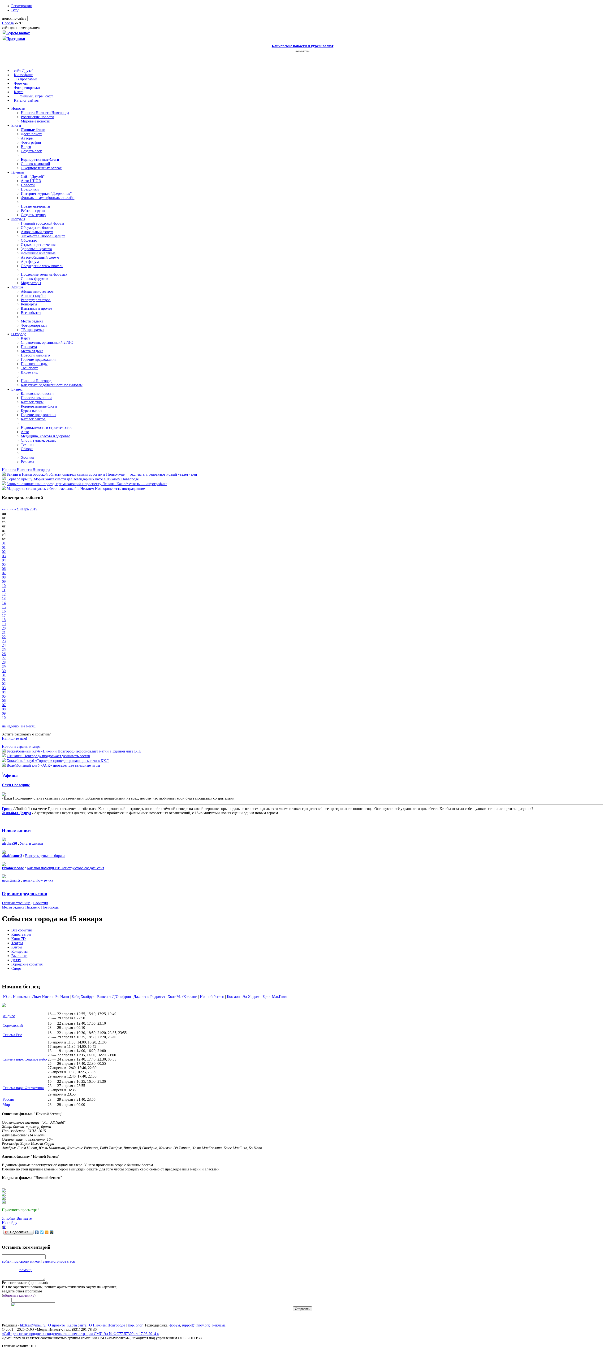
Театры (17, 943)
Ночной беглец (212, 997)
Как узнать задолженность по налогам (51, 385)
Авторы (27, 138)
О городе (18, 334)
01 (4, 547)
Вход (15, 10)
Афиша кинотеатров (37, 291)
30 (4, 671)
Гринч (7, 809)
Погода (8, 23)
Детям (16, 960)
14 (4, 603)
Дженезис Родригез (149, 997)
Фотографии (31, 142)
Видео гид (29, 372)
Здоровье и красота (36, 249)
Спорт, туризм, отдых (38, 440)
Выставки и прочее (36, 308)
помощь (25, 1270)
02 (4, 552)
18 (4, 620)
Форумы (21, 83)
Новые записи (16, 830)
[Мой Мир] (51, 1232)
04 (4, 560)
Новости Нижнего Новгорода (45, 113)
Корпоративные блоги (39, 406)
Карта (18, 92)
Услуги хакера (31, 843)
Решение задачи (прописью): (25, 1283)
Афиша (17, 287)
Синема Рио (12, 1035)
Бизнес (16, 389)
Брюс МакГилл (275, 997)
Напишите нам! (14, 738)
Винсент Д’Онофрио (114, 997)
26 (4, 654)
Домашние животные (38, 253)
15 (4, 607)
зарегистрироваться (59, 1261)
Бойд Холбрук (83, 997)
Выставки (19, 956)
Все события (31, 313)
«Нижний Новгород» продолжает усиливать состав (48, 756)
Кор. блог (135, 1325)
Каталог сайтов (26, 100)
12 (4, 594)
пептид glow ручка (38, 880)
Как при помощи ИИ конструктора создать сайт (65, 868)
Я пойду (9, 1218)
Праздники (30, 189)
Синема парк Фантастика (23, 1088)
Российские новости (37, 117)
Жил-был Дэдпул (16, 813)
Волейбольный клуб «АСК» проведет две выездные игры (53, 765)
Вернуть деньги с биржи (45, 856)
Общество (29, 240)
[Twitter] (41, 1232)
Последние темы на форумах (44, 274)
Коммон (233, 997)
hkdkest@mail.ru (33, 1325)
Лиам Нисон (42, 997)
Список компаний (35, 164)
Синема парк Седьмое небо (25, 1059)
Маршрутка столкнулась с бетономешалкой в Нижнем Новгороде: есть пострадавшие (76, 489)
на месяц (28, 726)
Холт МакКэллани (182, 997)
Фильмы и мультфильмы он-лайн (47, 198)
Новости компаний (36, 398)
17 (4, 615)
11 (3, 590)
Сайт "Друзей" (33, 176)
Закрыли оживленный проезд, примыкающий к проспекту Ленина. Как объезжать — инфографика (87, 484)
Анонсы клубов (33, 296)
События (40, 903)
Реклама (27, 462)
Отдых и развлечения (38, 245)
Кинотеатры (21, 934)
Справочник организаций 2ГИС (47, 342)
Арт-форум (30, 262)
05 (4, 564)
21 (4, 632)
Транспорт (29, 368)
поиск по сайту (14, 18)
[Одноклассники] (46, 1232)
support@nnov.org (196, 1325)
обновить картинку (18, 1295)
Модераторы (31, 283)
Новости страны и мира (21, 746)
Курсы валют (31, 411)
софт (49, 96)
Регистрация (21, 6)
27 (4, 658)
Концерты (29, 304)
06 (4, 569)
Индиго (9, 1016)
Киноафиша (23, 75)
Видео (26, 147)
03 (4, 556)
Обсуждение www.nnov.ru (42, 266)
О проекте (56, 1325)
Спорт (16, 968)
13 (4, 598)
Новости (18, 108)
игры (39, 96)
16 (4, 611)
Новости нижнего (35, 355)
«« (4, 509)
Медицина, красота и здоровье (45, 436)
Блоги (16, 125)
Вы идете (24, 1218)
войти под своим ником (21, 1261)
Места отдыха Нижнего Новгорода (30, 907)
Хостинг (28, 457)
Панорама (29, 347)
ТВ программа (25, 79)
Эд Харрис (251, 997)
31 (4, 543)
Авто (25, 432)
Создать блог (31, 151)
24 (4, 645)
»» (11, 509)
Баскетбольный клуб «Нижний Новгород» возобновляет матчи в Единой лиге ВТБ (74, 751)
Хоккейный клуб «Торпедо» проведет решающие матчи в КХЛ (58, 761)
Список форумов (34, 279)
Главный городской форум (42, 223)
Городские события (27, 964)
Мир (6, 1105)
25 (4, 650)
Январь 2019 (27, 509)
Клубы (16, 947)
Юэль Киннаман (16, 997)
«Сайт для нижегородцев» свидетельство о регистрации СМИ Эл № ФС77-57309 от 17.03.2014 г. (80, 1334)
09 (4, 581)
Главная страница (16, 903)
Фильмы (26, 96)
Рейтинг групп (33, 211)
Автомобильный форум (40, 257)
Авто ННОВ (31, 181)
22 (4, 637)
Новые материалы (35, 206)
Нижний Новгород (36, 381)
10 (4, 586)
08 (4, 577)
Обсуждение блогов (37, 228)
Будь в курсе (302, 50)
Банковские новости (37, 393)
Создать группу (33, 215)
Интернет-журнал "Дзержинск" (46, 193)
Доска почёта (31, 134)
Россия (8, 1099)
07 (4, 573)
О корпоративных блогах (41, 168)
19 (4, 624)
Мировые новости (35, 121)
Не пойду (9, 1223)
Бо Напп (62, 997)
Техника (27, 445)
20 (4, 628)
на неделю (10, 726)
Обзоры (27, 449)
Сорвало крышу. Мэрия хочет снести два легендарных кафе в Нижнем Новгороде (73, 479)
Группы (17, 172)
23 (4, 641)
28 (4, 662)
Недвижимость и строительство (46, 428)
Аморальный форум (37, 232)
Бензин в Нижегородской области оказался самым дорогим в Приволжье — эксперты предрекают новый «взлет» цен (102, 474)
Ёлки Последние (16, 785)
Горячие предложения (38, 359)
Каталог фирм (32, 402)
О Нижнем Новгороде (107, 1325)
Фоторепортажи (27, 88)
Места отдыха (32, 321)
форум (174, 1325)
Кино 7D (18, 939)
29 (4, 667)
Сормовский (13, 1025)
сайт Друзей (24, 71)
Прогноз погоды (34, 364)
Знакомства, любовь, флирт (43, 236)
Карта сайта (76, 1325)
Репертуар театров (36, 300)
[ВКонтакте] (36, 1232)
